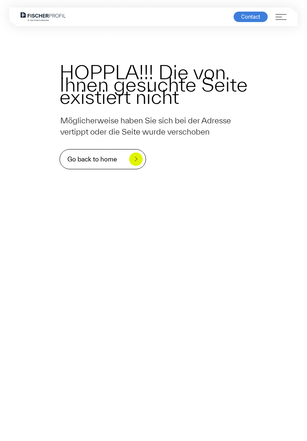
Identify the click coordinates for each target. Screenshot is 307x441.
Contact (250, 16)
